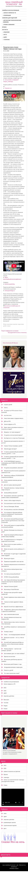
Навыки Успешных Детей (10, 586)
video (5, 813)
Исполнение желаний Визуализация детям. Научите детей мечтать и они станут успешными (12, 520)
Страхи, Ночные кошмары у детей (13, 445)
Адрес (5, 37)
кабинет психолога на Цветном (12, 771)
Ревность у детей (8, 670)
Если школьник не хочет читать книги (14, 503)
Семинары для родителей (9, 17)
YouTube (6, 702)
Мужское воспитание (9, 656)
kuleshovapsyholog (10, 284)
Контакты (5, 29)
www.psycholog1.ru (10, 290)
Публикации (7, 15)
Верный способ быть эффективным (13, 606)
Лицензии (6, 32)
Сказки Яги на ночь (13, 841)
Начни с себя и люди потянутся (12, 500)
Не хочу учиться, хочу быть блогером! (14, 509)
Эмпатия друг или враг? (10, 448)
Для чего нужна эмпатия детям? (12, 485)
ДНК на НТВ (7, 421)
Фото (5, 34)
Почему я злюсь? (8, 631)
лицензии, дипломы (9, 696)
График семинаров (9, 24)
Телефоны (7, 39)
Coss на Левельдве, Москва (11, 506)
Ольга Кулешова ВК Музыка (10, 343)
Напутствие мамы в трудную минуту (13, 418)
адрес (5, 693)
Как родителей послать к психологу (17, 332)
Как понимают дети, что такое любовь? (14, 653)
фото (5, 828)
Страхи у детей (8, 404)
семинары (6, 777)
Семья (5, 785)
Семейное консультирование (10, 10)
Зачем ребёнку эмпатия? (10, 492)
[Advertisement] (13, 723)
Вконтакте (6, 699)
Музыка (4, 27)
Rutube (5, 708)
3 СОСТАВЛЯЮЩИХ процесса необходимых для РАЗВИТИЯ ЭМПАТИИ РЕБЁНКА (12, 463)
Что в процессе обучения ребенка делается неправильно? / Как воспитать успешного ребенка (12, 514)
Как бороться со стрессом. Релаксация (14, 438)
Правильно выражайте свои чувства (13, 561)
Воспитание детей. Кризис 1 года (12, 664)
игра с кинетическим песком (11, 614)
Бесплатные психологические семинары (12, 21)
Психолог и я (8, 88)
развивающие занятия (10, 822)
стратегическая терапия (10, 825)
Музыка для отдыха (9, 558)
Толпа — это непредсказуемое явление (14, 634)
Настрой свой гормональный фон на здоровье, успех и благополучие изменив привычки (12, 644)
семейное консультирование (11, 681)
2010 (5, 687)
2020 (5, 690)
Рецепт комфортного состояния (9, 330)
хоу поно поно (7, 415)
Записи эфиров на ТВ (10, 12)
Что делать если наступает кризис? (13, 435)
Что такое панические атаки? (11, 673)
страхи (8, 326)
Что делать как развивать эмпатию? (13, 467)
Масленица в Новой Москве (11, 589)
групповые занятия (12, 324)
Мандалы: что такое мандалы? (12, 432)
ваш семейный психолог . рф (14, 3)
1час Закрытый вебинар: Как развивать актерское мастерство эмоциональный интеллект (13, 581)
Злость (6, 407)
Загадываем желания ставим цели (13, 667)
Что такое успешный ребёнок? (12, 574)
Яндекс (6, 705)
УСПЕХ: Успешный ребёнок (11, 577)
